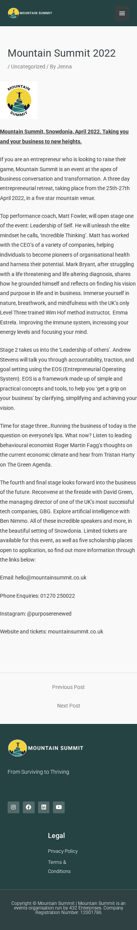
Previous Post (68, 687)
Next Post (68, 706)
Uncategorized (28, 66)
